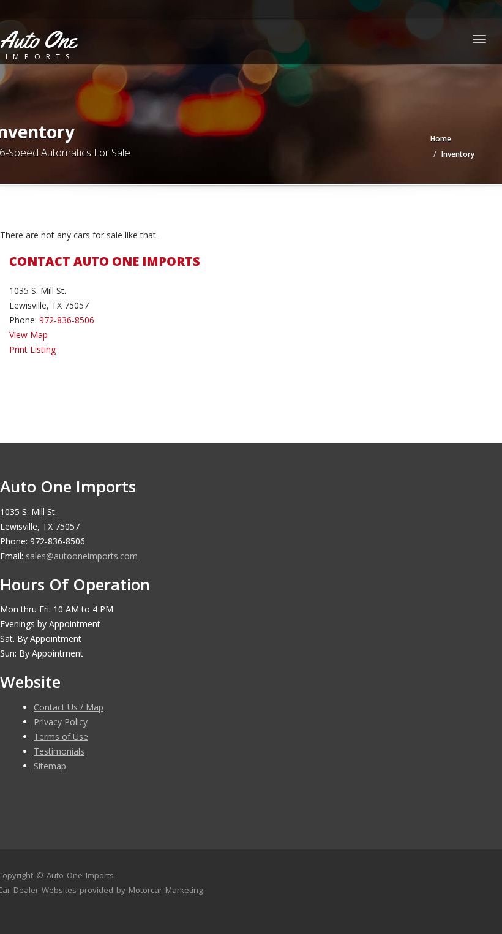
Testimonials (59, 751)
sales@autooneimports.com (82, 556)
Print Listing (32, 349)
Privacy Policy (61, 722)
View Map (28, 335)
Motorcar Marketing (166, 889)
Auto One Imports (80, 875)
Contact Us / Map (68, 707)
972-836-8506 (66, 320)
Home (440, 139)
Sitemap (50, 766)
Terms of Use (61, 736)
